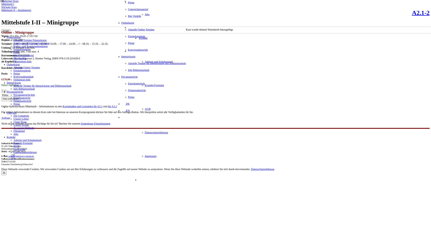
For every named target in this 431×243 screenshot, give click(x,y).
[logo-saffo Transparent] (60, 28)
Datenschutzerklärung (262, 169)
